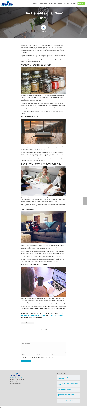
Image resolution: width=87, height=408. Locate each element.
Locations (35, 3)
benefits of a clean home (27, 322)
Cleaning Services (43, 3)
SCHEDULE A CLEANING (70, 3)
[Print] (36, 329)
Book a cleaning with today (33, 315)
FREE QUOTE (81, 3)
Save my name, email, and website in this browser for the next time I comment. (39, 357)
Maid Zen (44, 31)
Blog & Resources (58, 3)
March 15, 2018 (43, 32)
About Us (50, 3)
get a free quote (56, 315)
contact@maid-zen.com (16, 383)
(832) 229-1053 (14, 381)
